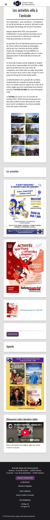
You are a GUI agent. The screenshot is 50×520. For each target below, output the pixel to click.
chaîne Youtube (12, 448)
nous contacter (25, 478)
